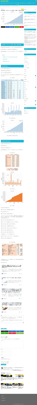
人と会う (25, 71)
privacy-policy (3, 398)
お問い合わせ (3, 400)
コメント (2, 340)
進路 (24, 104)
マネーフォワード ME (8, 259)
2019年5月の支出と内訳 (6, 61)
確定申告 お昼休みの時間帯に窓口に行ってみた (29, 23)
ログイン (25, 109)
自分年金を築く (5, 1)
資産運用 (25, 100)
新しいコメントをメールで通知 (5, 361)
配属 (18, 4)
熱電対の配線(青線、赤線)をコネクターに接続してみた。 (29, 25)
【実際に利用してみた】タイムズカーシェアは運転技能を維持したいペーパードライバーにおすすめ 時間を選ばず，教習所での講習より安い (30, 37)
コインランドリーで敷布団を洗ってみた (29, 14)
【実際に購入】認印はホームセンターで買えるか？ (29, 16)
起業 (16, 4)
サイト (1, 354)
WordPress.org (26, 113)
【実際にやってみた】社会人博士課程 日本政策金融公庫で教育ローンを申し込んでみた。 (29, 20)
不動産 (25, 69)
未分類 (25, 85)
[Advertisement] (12, 36)
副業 (24, 73)
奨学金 (25, 77)
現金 (24, 87)
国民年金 (25, 75)
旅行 (24, 83)
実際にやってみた (26, 81)
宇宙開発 (25, 79)
